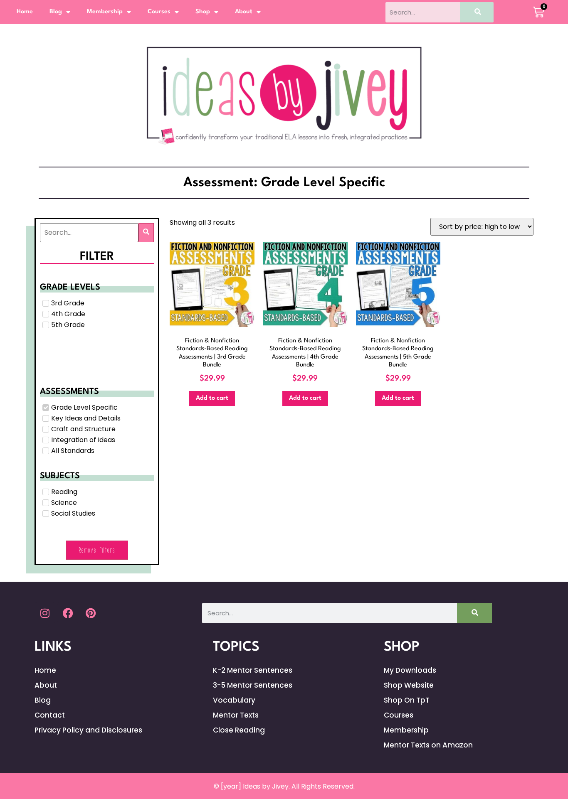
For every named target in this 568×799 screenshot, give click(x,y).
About (243, 12)
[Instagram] (45, 612)
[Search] (477, 12)
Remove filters (97, 550)
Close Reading (239, 730)
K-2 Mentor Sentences (252, 670)
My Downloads (410, 670)
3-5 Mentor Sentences (252, 685)
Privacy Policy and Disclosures (88, 730)
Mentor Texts (236, 715)
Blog (55, 12)
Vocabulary (234, 700)
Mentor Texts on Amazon (428, 745)
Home (25, 12)
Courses (159, 12)
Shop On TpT (407, 700)
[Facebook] (67, 612)
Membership (105, 12)
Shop (202, 12)
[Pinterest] (90, 612)
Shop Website (409, 685)
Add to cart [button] (212, 398)
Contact (50, 715)
